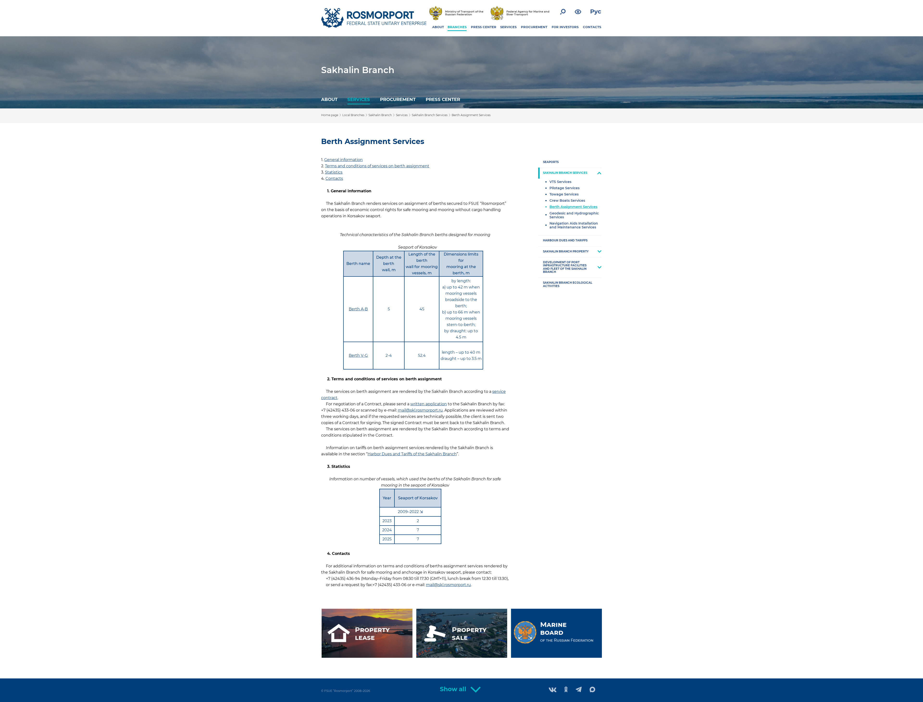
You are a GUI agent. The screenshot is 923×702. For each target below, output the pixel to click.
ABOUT (438, 27)
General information (343, 159)
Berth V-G (358, 355)
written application (428, 404)
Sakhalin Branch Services (430, 115)
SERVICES (508, 27)
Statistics (334, 172)
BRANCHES (457, 27)
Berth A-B (358, 309)
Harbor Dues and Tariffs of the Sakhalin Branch (412, 454)
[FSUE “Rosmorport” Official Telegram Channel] (578, 690)
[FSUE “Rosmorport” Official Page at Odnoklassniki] (566, 690)
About (329, 99)
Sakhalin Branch (357, 70)
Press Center (443, 99)
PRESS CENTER (483, 27)
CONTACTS (592, 27)
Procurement (398, 99)
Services (358, 99)
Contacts (334, 178)
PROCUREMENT (534, 27)
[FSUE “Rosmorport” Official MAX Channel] (592, 690)
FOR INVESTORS (565, 27)
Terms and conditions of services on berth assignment (377, 166)
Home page (329, 115)
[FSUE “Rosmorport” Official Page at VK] (552, 690)
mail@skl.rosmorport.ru (420, 410)
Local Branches (353, 115)
